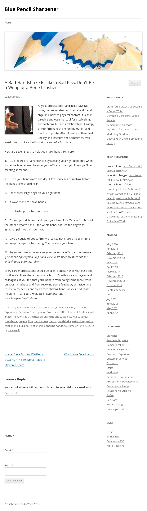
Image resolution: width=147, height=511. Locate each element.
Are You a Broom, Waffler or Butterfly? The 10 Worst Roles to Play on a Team (25, 360)
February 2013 (115, 276)
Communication (65, 307)
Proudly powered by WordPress (22, 504)
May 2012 (112, 308)
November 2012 (116, 280)
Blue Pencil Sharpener (32, 9)
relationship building (16, 325)
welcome (69, 325)
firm (30, 321)
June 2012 (112, 303)
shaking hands (54, 325)
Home (8, 22)
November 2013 (116, 258)
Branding (112, 335)
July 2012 (112, 299)
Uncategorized (115, 409)
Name (10, 435)
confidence (11, 321)
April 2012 (112, 313)
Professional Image (118, 386)
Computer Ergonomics (119, 349)
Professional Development (62, 312)
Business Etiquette (44, 307)
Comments (115, 441)
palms (89, 321)
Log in (110, 432)
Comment (11, 393)
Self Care (112, 400)
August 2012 (114, 294)
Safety (110, 395)
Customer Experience (119, 354)
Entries (113, 436)
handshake (64, 321)
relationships (37, 325)
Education (112, 363)
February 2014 (115, 253)
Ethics (110, 368)
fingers (23, 321)
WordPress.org (115, 445)
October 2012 (114, 285)
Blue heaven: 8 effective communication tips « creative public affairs (124, 207)
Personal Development (32, 312)
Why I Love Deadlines (79, 354)
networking (78, 321)
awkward (74, 316)
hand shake (41, 321)
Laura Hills (14, 330)
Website (10, 465)
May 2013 (112, 262)
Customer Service (117, 358)
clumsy (84, 316)
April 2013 (112, 267)
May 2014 (112, 244)
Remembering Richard (119, 125)
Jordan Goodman (117, 193)
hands (52, 321)
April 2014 (112, 248)
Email (9, 450)
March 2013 (113, 271)
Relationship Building (25, 316)
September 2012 (116, 290)
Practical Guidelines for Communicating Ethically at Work (124, 216)
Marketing (112, 372)
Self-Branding (46, 316)
